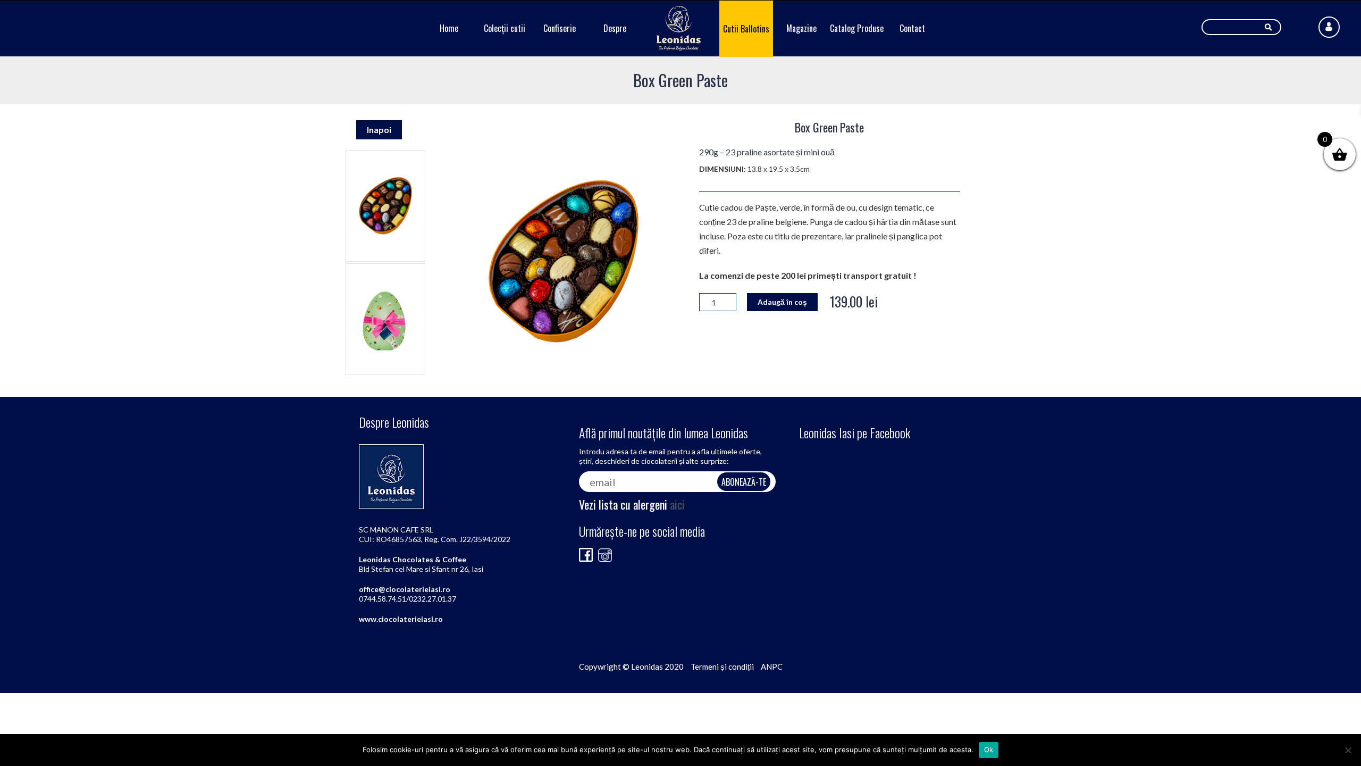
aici (677, 504)
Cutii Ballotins (746, 28)
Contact (912, 28)
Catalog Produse (857, 28)
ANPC (772, 666)
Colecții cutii (504, 28)
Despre (614, 28)
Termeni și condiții (722, 666)
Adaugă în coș (782, 301)
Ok (989, 749)
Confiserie (559, 28)
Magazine (801, 28)
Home (449, 28)
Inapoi (379, 129)
